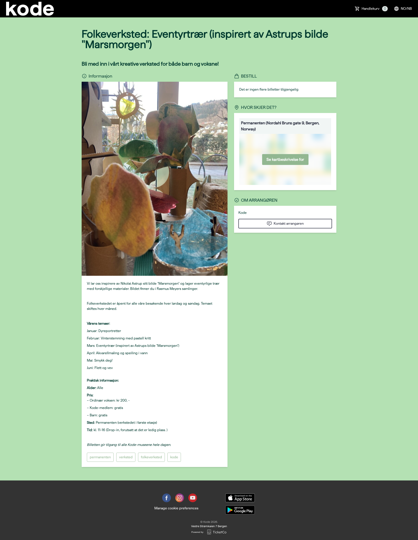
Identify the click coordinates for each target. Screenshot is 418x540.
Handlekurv (374, 8)
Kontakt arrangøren (289, 223)
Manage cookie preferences (176, 508)
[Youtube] (192, 497)
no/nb (406, 8)
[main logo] (30, 9)
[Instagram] (179, 497)
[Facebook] (166, 497)
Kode (242, 212)
